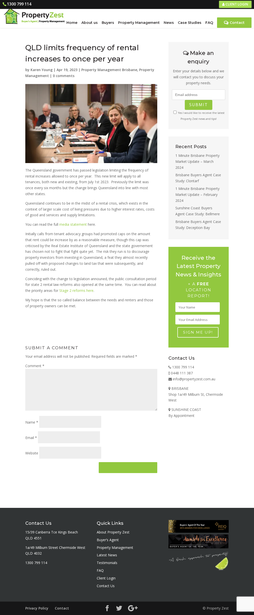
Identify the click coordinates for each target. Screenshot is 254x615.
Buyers (108, 22)
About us (89, 22)
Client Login (236, 4)
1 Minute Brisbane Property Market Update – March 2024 (197, 161)
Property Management (139, 22)
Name (31, 422)
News (169, 22)
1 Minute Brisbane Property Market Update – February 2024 (197, 194)
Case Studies (189, 22)
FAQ (209, 22)
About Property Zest (113, 532)
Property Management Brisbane (109, 69)
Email (31, 437)
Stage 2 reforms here (76, 290)
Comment (34, 365)
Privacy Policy (36, 608)
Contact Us (106, 585)
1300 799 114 (19, 4)
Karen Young (42, 69)
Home (71, 22)
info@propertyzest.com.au (193, 379)
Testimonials (107, 562)
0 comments (63, 75)
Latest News (107, 555)
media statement (73, 224)
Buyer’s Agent (108, 539)
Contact (237, 22)
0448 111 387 (181, 373)
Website (31, 453)
